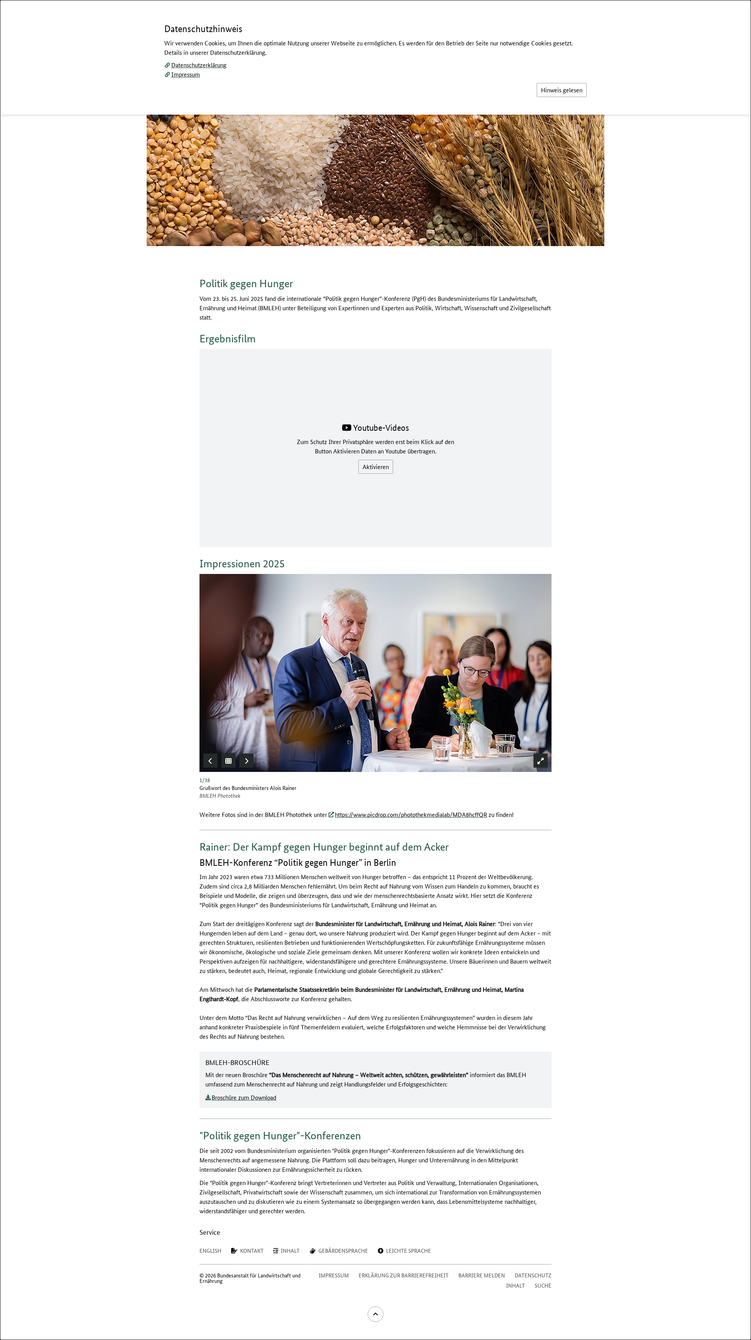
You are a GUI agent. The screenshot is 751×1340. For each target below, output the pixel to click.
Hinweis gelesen (561, 90)
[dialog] (375, 670)
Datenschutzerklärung (198, 65)
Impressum (185, 74)
